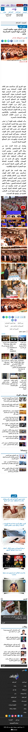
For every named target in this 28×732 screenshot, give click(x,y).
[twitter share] (8, 41)
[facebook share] (11, 41)
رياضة (15, 686)
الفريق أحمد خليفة (14, 329)
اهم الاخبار (18, 12)
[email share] (2, 41)
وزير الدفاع (20, 323)
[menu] (25, 9)
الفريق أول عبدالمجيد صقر (17, 326)
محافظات (14, 701)
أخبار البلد (11, 12)
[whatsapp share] (5, 41)
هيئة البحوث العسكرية (10, 323)
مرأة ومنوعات (23, 693)
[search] (2, 9)
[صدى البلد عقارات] (8, 5)
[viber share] (15, 320)
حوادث (4, 12)
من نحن (17, 719)
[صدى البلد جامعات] (13, 5)
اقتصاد (25, 704)
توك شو (14, 689)
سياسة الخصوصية (14, 723)
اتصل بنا (10, 719)
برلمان (25, 708)
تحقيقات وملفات (12, 708)
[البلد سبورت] (19, 5)
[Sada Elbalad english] (3, 5)
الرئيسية (25, 12)
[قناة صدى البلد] (25, 5)
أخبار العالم (24, 697)
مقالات (25, 712)
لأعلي (23, 670)
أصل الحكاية (13, 697)
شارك (15, 40)
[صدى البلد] (14, 9)
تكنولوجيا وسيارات (12, 704)
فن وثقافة (24, 689)
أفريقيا (6, 326)
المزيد (3, 622)
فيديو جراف (23, 701)
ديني (15, 693)
